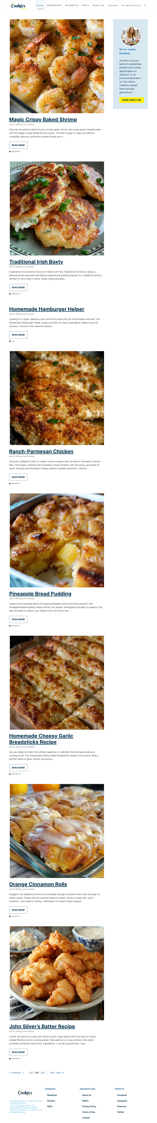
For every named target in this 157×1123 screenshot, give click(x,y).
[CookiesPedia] (20, 5)
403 (52, 1072)
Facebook (122, 1095)
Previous (15, 1072)
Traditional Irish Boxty (36, 262)
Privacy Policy (131, 5)
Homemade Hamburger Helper (46, 309)
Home (40, 5)
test (13, 341)
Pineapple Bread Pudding (40, 594)
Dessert (51, 1101)
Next (60, 1072)
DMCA (85, 1101)
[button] (145, 5)
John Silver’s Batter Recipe (42, 1026)
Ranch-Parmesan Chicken (41, 451)
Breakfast (52, 1095)
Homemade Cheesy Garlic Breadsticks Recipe (41, 739)
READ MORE (18, 145)
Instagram (122, 1101)
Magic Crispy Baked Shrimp (43, 119)
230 (31, 1072)
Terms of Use (88, 1112)
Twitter (120, 1112)
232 (43, 1072)
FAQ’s (85, 5)
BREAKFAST (54, 5)
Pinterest (121, 1106)
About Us (99, 5)
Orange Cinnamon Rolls (38, 884)
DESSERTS (71, 5)
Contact (113, 5)
